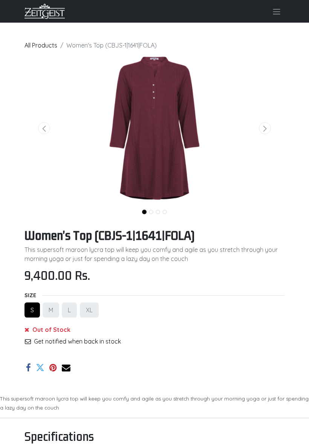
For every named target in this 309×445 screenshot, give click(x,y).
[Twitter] (40, 368)
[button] (44, 128)
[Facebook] (28, 368)
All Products (40, 45)
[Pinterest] (53, 368)
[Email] (66, 368)
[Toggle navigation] (277, 11)
